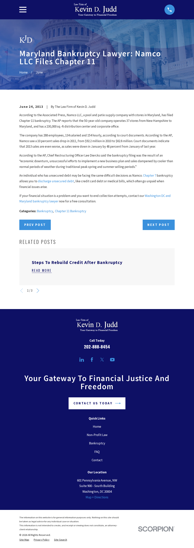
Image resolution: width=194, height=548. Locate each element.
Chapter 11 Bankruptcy (70, 211)
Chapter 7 (149, 175)
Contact (97, 460)
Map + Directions (97, 497)
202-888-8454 (97, 346)
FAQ (97, 452)
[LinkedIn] (81, 359)
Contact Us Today (93, 403)
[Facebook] (92, 359)
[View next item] (38, 290)
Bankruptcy (45, 211)
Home (97, 426)
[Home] (95, 9)
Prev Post (35, 225)
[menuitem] (24, 539)
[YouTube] (112, 359)
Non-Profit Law (97, 435)
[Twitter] (102, 359)
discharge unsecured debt (56, 181)
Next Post (158, 225)
